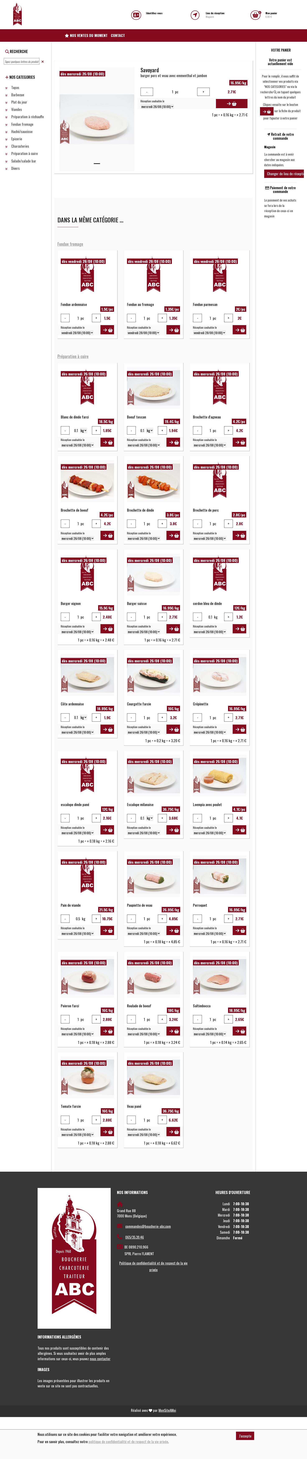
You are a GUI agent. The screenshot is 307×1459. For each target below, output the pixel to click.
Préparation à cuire (73, 356)
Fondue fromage (70, 244)
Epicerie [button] (16, 139)
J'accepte (245, 1436)
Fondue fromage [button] (21, 124)
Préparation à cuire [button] (24, 153)
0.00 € (271, 14)
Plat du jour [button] (18, 102)
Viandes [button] (16, 109)
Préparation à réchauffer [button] (27, 116)
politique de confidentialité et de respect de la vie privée (128, 1441)
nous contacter (100, 1358)
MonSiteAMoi (167, 1410)
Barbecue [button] (17, 94)
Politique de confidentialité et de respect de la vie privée (153, 1266)
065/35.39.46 (134, 1237)
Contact (118, 35)
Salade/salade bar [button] (23, 161)
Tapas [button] (14, 87)
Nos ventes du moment (88, 35)
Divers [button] (15, 168)
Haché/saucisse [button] (21, 131)
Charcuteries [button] (19, 146)
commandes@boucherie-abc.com (148, 1226)
